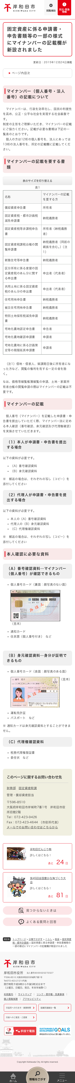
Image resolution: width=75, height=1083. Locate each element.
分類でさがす (35, 939)
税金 (57, 939)
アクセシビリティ (32, 999)
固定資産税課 (28, 788)
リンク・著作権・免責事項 (50, 994)
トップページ (19, 939)
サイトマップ (25, 994)
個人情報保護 (11, 999)
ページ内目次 (21, 73)
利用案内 (8, 994)
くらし (48, 939)
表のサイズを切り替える (37, 180)
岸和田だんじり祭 (41, 849)
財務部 (11, 788)
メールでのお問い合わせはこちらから (32, 827)
